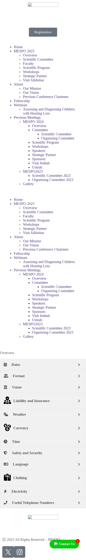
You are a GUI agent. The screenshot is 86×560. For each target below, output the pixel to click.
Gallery (28, 184)
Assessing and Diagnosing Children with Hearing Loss (49, 111)
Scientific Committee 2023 (51, 176)
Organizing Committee (57, 138)
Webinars (20, 105)
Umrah (37, 167)
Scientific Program (36, 68)
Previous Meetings (27, 117)
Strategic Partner (35, 76)
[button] (43, 192)
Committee (40, 130)
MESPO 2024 (33, 122)
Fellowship (22, 101)
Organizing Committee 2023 (52, 180)
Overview (30, 55)
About (18, 84)
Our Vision (31, 93)
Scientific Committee (38, 59)
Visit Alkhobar (33, 80)
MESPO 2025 (24, 51)
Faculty (28, 63)
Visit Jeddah (41, 163)
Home (18, 47)
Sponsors (38, 159)
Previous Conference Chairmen (45, 97)
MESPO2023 (33, 171)
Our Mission (32, 88)
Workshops (31, 72)
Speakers (38, 151)
